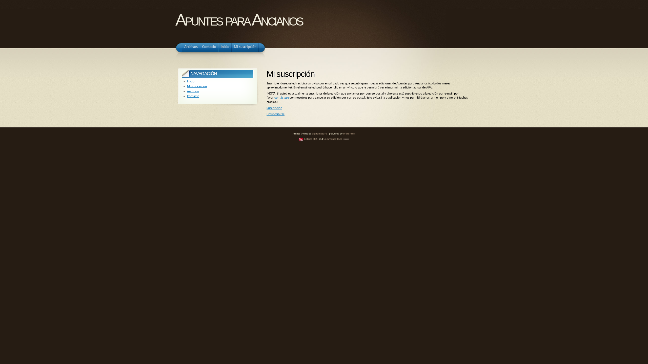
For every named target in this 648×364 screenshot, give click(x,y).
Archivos (193, 91)
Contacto (193, 96)
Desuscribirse (276, 114)
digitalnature (319, 133)
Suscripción (274, 108)
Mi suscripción (197, 86)
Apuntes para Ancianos (238, 20)
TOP (346, 139)
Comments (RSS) (332, 139)
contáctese (281, 97)
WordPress (349, 133)
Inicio (190, 81)
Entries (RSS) (311, 139)
